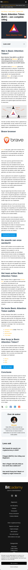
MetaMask (7, 331)
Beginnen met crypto (14, 526)
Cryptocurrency (12, 5)
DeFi (14, 552)
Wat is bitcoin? (14, 531)
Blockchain (14, 546)
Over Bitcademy (14, 505)
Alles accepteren (14, 563)
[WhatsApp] (6, 407)
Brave (8, 76)
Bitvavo (6, 358)
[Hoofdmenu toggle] (25, 1)
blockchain (14, 66)
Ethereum (14, 59)
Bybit (6, 360)
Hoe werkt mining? (14, 534)
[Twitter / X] (2, 407)
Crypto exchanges (14, 529)
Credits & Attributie (14, 516)
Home (2, 5)
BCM (6, 362)
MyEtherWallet (8, 333)
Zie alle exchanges (7, 367)
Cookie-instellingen (14, 566)
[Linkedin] (15, 407)
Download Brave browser (9, 235)
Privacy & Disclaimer (14, 513)
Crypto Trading (14, 548)
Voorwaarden (14, 511)
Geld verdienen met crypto (14, 536)
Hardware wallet (8, 329)
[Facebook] (11, 407)
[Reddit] (19, 407)
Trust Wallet (7, 335)
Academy (6, 5)
